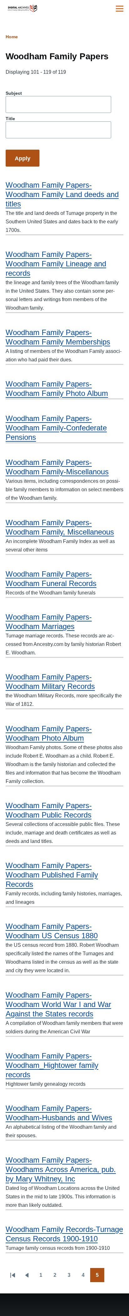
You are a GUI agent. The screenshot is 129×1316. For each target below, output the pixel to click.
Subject (14, 93)
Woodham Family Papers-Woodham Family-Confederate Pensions (56, 427)
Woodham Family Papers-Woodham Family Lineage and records (56, 263)
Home (12, 36)
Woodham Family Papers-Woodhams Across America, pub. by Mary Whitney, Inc (61, 1169)
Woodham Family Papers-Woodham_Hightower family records (52, 1065)
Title (10, 118)
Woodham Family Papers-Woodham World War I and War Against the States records (58, 1004)
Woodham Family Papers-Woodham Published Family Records (52, 874)
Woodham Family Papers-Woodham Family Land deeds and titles (62, 194)
